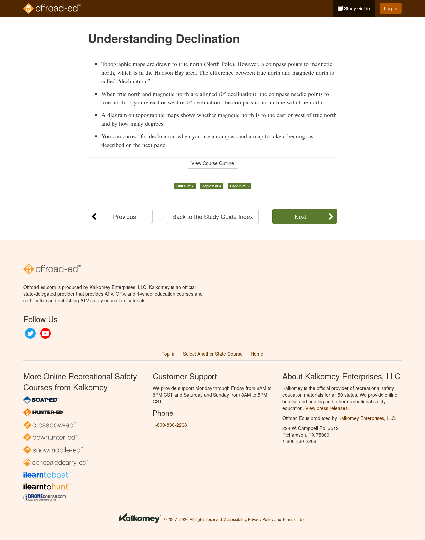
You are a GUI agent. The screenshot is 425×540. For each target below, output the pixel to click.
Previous (124, 216)
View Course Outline (212, 163)
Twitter (30, 333)
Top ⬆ (168, 353)
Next (301, 216)
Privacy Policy (260, 519)
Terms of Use (294, 519)
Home (257, 353)
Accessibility (235, 519)
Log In (390, 8)
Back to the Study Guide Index (212, 216)
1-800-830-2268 (170, 424)
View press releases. (327, 408)
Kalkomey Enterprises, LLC (366, 418)
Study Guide (356, 8)
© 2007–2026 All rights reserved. (193, 519)
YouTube (45, 333)
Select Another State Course (213, 353)
